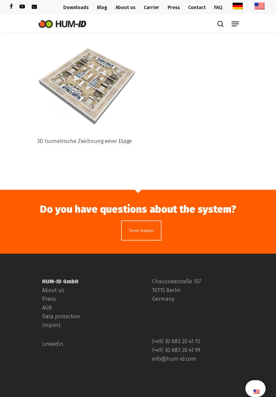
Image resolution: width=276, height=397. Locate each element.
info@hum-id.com (174, 359)
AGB (47, 307)
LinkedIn (52, 344)
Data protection (61, 316)
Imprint (51, 325)
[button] (15, 382)
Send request (141, 230)
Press (49, 299)
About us (53, 290)
